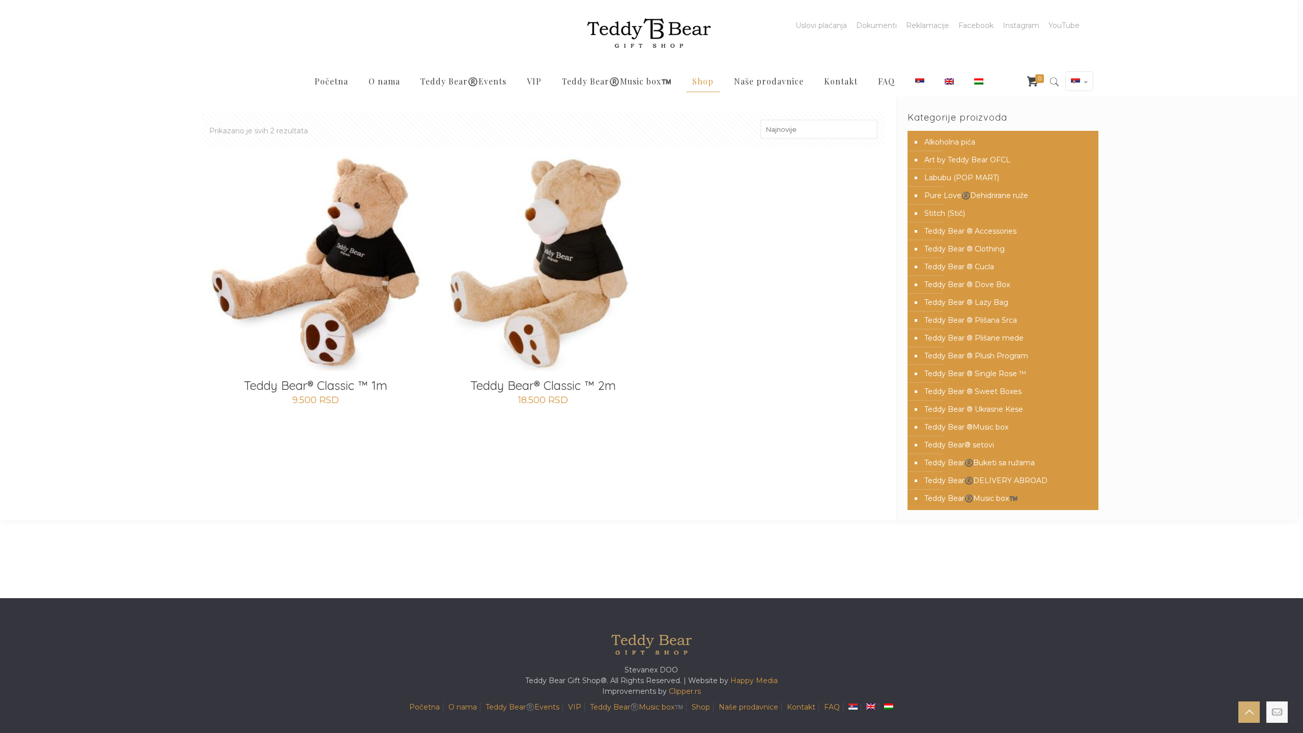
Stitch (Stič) (944, 213)
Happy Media (754, 680)
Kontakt (801, 707)
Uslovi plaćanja (821, 25)
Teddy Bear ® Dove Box (967, 284)
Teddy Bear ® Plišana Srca (970, 320)
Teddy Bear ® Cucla (959, 266)
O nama (462, 707)
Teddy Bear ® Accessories (970, 231)
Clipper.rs (685, 691)
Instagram (1021, 25)
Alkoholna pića (949, 142)
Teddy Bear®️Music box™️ (970, 498)
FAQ (832, 707)
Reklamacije (927, 25)
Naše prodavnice (748, 707)
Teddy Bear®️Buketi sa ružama (979, 462)
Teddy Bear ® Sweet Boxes (973, 391)
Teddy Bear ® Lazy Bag (966, 302)
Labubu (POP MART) (961, 177)
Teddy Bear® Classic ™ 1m (315, 385)
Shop (701, 707)
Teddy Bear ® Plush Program (976, 355)
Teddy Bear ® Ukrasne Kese (973, 409)
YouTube (1064, 25)
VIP (574, 707)
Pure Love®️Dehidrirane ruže (976, 195)
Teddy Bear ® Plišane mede (974, 338)
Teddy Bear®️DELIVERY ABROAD (985, 480)
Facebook (976, 25)
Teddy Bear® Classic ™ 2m (543, 385)
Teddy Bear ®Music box (966, 427)
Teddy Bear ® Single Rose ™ (975, 373)
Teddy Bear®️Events (522, 707)
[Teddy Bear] (649, 33)
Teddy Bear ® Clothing (964, 248)
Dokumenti (876, 25)
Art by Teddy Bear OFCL (967, 159)
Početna (424, 707)
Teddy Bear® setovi (959, 444)
